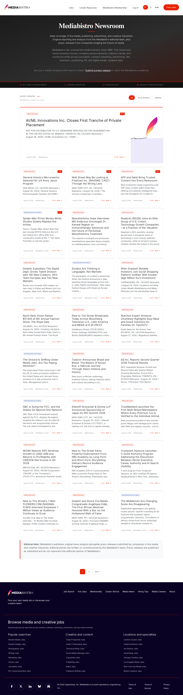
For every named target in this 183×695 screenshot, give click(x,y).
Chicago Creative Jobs (133, 657)
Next (97, 572)
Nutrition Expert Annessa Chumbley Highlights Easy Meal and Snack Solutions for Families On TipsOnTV (140, 320)
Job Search (68, 591)
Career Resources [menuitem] (88, 7)
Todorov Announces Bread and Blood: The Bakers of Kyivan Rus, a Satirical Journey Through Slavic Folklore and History (90, 366)
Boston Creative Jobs (133, 671)
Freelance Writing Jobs (75, 671)
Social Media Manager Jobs (77, 653)
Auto (157, 7)
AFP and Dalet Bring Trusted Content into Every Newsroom (139, 179)
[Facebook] (11, 686)
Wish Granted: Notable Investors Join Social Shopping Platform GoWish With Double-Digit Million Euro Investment (139, 273)
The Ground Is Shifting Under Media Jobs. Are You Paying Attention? (40, 362)
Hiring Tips (143, 591)
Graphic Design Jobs (17, 644)
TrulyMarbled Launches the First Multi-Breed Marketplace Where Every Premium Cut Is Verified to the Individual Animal (140, 411)
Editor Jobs (70, 666)
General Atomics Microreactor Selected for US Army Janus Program (41, 180)
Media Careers (159, 591)
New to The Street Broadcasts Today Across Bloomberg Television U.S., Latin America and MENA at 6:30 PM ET (90, 320)
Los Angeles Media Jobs (134, 662)
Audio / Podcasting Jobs (76, 644)
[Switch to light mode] (145, 7)
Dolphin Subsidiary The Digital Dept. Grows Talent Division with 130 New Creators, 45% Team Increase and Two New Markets (41, 275)
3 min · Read (56, 200)
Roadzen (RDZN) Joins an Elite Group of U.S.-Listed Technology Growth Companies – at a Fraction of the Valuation (140, 223)
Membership (96, 591)
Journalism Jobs (15, 666)
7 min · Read (56, 389)
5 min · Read (118, 157)
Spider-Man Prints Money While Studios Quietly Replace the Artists (42, 221)
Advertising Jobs (131, 653)
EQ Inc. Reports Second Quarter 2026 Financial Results (140, 361)
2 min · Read (154, 250)
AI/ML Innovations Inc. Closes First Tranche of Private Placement (73, 122)
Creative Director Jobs (133, 644)
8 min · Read (105, 342)
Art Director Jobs (131, 649)
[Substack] (48, 686)
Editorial (158, 98)
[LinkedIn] (30, 686)
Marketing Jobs (15, 657)
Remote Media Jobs (16, 640)
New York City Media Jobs (135, 666)
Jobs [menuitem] (71, 7)
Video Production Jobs (75, 640)
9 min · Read (154, 483)
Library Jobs (13, 662)
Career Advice (112, 591)
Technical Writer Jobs (75, 649)
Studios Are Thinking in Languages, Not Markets (86, 270)
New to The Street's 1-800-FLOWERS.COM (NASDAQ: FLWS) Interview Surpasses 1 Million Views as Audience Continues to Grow (40, 507)
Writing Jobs (13, 653)
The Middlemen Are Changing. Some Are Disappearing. (139, 503)
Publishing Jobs (72, 662)
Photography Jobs (16, 649)
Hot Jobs (82, 591)
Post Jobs (171, 7)
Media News (128, 591)
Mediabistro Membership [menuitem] (114, 7)
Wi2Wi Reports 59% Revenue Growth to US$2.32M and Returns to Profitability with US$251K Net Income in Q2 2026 (41, 457)
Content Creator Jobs (133, 640)
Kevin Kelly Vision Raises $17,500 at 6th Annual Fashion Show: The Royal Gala (41, 318)
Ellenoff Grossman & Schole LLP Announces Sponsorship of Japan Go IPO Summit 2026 (91, 409)
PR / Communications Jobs (19, 671)
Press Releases (144, 98)
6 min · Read (56, 250)
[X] (20, 686)
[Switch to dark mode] (151, 7)
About (172, 591)
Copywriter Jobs (73, 657)
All (132, 98)
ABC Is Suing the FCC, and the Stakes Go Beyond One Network (42, 408)
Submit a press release (98, 70)
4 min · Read (154, 298)
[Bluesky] (39, 686)
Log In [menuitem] (136, 7)
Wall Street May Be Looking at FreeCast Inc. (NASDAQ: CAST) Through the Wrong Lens (90, 180)
